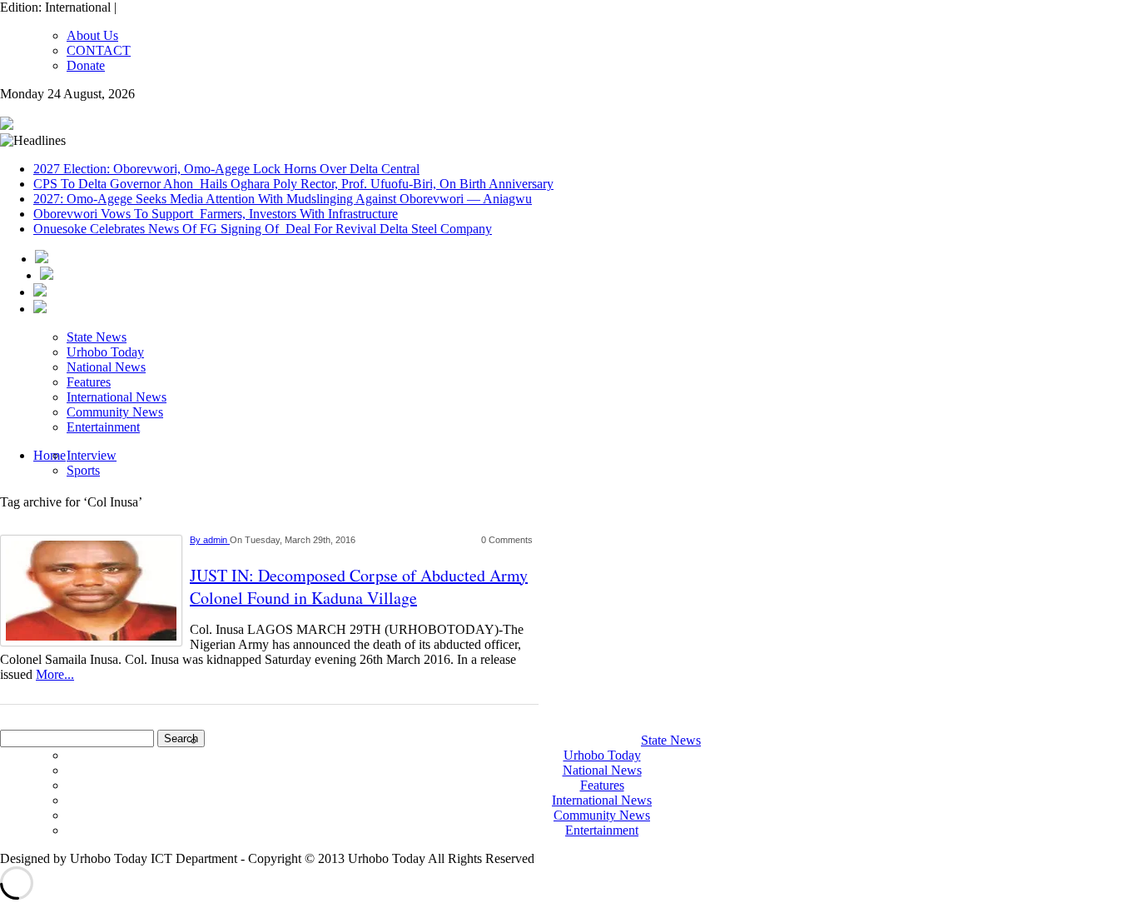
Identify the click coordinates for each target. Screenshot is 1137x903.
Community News (115, 412)
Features (89, 382)
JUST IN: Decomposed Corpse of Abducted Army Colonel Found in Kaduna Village (359, 586)
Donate (86, 65)
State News (97, 337)
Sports (83, 470)
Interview (92, 455)
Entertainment (103, 427)
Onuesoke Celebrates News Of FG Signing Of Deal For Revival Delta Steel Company (262, 229)
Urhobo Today (105, 352)
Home (49, 455)
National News (106, 367)
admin (216, 540)
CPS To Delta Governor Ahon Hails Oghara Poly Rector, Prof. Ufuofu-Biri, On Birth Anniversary (293, 184)
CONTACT (99, 50)
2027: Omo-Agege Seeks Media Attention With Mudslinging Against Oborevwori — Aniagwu (282, 199)
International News (116, 397)
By (196, 540)
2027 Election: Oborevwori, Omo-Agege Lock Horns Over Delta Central (226, 169)
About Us (92, 35)
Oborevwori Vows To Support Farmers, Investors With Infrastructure (215, 214)
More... (55, 674)
